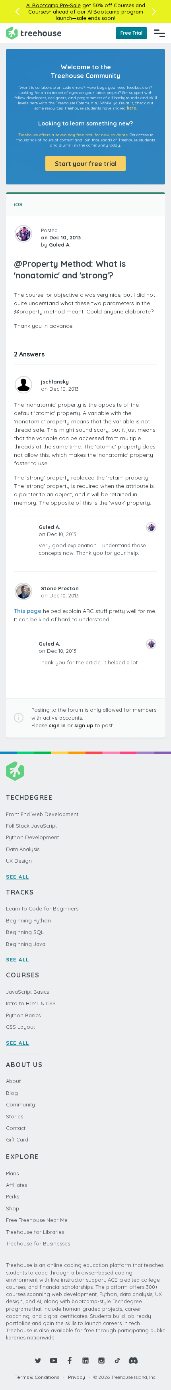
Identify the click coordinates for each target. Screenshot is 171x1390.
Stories (14, 1116)
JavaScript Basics (27, 992)
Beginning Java (25, 944)
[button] (17, 11)
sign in (57, 725)
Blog (12, 1093)
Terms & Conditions (37, 1377)
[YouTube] (53, 1360)
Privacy (76, 1377)
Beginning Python (28, 920)
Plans (12, 1173)
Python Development (32, 837)
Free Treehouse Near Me (37, 1220)
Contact (15, 1128)
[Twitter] (37, 1360)
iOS (18, 204)
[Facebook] (69, 1360)
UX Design (19, 860)
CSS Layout (20, 1027)
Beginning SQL (25, 932)
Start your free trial (86, 164)
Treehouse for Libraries (35, 1232)
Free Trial (131, 33)
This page (27, 611)
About (13, 1081)
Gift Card (17, 1139)
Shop (12, 1208)
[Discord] (133, 1360)
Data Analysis (22, 849)
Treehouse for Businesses (38, 1243)
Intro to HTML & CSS (31, 1003)
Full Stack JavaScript (31, 825)
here (131, 108)
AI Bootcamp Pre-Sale (53, 5)
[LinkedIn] (85, 1360)
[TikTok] (117, 1360)
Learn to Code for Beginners (42, 908)
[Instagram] (101, 1360)
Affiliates (16, 1185)
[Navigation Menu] (159, 33)
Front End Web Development (42, 814)
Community (20, 1104)
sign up (83, 725)
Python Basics (23, 1015)
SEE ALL (17, 876)
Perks (12, 1196)
